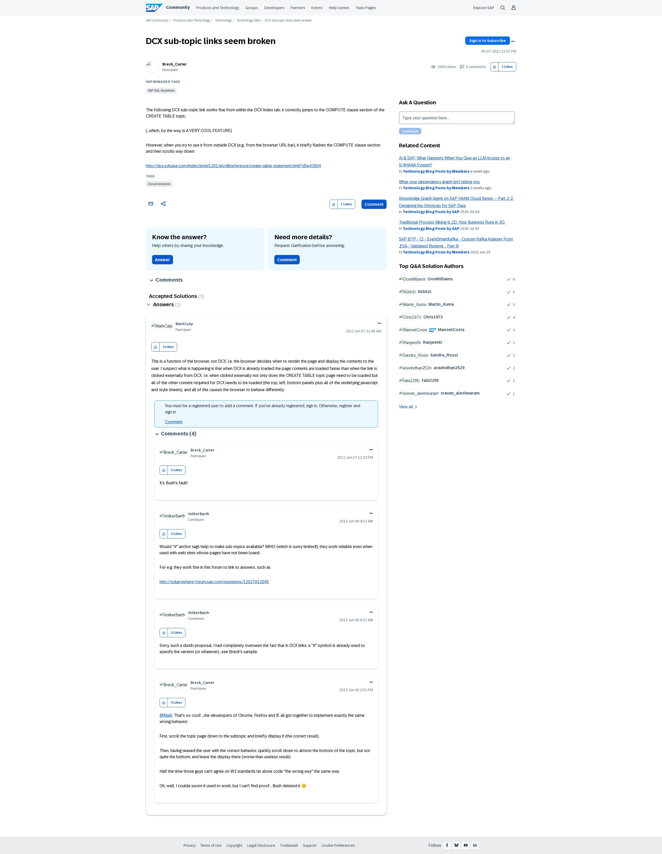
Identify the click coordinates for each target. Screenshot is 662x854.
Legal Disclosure (261, 845)
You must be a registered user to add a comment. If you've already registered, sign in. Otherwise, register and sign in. (262, 409)
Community (178, 7)
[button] (495, 66)
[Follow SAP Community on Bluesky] (456, 845)
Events (317, 8)
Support (310, 845)
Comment (374, 204)
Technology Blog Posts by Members (436, 171)
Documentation (159, 184)
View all (406, 407)
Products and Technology (217, 8)
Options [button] (513, 41)
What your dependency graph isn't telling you (439, 182)
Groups (251, 8)
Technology (223, 20)
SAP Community (157, 20)
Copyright (234, 845)
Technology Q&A (248, 20)
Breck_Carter (174, 64)
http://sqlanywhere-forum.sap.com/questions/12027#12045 (214, 582)
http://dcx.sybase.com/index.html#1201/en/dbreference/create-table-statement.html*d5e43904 (233, 166)
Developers (274, 8)
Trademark (289, 845)
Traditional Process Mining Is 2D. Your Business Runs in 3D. (452, 222)
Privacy (189, 845)
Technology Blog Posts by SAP (431, 212)
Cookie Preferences (338, 845)
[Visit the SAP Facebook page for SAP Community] (447, 845)
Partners (298, 8)
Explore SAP (483, 8)
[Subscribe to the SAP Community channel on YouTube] (466, 845)
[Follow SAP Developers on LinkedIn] (475, 845)
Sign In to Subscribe (487, 41)
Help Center (339, 8)
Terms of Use (211, 845)
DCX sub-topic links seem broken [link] (288, 20)
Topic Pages (366, 8)
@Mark (166, 715)
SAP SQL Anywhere (161, 90)
